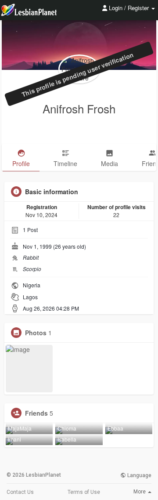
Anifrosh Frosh (79, 108)
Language (138, 475)
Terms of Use (84, 492)
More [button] (140, 492)
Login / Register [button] (129, 8)
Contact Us (20, 492)
